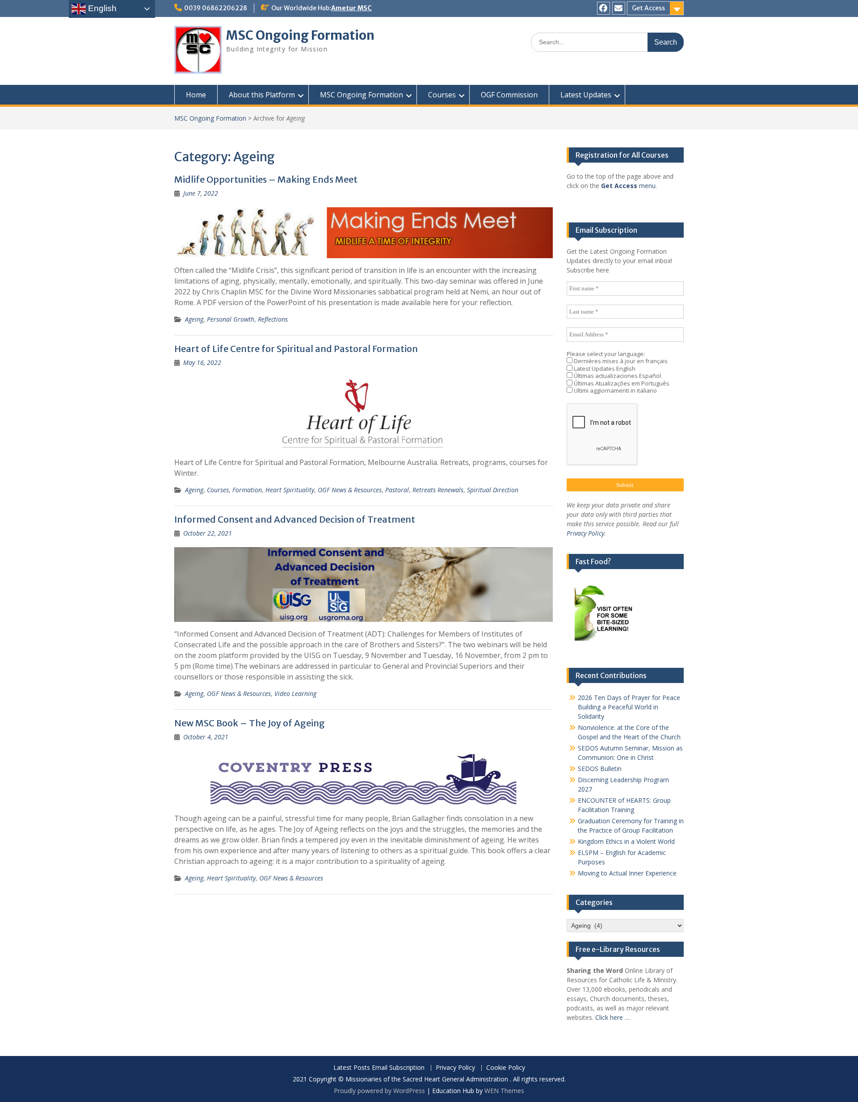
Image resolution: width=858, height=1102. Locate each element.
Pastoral (397, 490)
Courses (442, 95)
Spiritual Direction (492, 490)
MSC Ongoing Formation (300, 35)
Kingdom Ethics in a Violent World (626, 841)
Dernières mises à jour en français (620, 361)
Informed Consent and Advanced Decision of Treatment (294, 519)
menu (628, 185)
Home (196, 95)
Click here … (612, 1017)
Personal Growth (230, 319)
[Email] (618, 8)
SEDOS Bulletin (600, 768)
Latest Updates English (603, 369)
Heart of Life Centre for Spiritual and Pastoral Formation (296, 348)
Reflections (273, 319)
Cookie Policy (505, 1068)
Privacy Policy (585, 533)
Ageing (194, 319)
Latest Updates (585, 95)
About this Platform (262, 95)
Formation (247, 490)
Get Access (648, 8)
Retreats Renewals (437, 490)
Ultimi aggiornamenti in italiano (614, 390)
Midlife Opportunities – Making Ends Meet (266, 179)
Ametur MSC (351, 8)
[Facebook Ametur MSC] (603, 8)
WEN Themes (504, 1090)
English (101, 8)
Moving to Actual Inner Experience (627, 873)
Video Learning (295, 693)
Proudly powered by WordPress (379, 1090)
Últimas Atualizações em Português (620, 383)
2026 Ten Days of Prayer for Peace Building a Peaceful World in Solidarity (629, 707)
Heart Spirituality (289, 490)
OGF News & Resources (350, 490)
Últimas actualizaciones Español (616, 376)
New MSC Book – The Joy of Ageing (249, 723)
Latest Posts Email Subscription (379, 1068)
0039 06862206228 (215, 8)
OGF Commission (509, 95)
